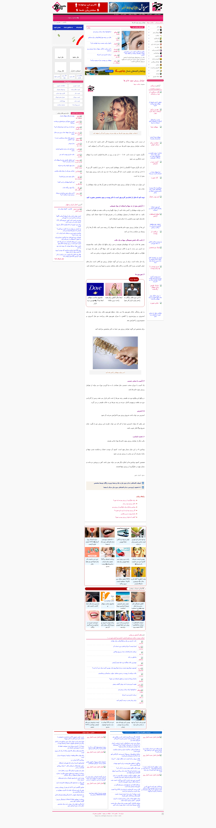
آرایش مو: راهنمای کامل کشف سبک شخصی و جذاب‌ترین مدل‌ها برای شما (155, 260)
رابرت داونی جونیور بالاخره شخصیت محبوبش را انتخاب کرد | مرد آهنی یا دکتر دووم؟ (70, 737)
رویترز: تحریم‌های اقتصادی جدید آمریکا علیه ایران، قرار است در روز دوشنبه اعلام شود (69, 242)
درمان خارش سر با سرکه (104, 54)
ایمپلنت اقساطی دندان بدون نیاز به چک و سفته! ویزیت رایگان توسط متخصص (117, 483)
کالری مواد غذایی (60, 93)
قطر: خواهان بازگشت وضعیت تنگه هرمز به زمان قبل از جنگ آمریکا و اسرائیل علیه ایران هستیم (126, 776)
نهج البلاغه (62, 101)
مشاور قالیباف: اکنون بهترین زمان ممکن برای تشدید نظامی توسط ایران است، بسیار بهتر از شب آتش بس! (125, 804)
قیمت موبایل (76, 97)
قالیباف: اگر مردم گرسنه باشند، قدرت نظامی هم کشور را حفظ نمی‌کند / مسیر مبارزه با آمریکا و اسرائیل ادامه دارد (126, 738)
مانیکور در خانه (132, 657)
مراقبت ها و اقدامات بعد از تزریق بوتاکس (124, 651)
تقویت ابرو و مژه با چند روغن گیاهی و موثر (124, 684)
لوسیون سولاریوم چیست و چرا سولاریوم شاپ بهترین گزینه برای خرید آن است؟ (114, 668)
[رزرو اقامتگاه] (115, 71)
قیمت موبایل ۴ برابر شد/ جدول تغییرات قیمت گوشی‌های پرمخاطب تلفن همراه (127, 794)
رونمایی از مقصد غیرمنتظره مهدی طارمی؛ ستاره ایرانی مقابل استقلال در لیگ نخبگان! (70, 774)
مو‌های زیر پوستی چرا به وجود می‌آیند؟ (100, 60)
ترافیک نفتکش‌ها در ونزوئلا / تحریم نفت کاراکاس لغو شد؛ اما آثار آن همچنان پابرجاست (125, 755)
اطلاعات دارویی (61, 85)
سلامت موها (150, 22)
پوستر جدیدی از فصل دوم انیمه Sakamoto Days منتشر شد (97, 793)
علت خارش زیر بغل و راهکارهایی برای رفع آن (123, 641)
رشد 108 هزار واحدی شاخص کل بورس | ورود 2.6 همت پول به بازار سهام (68, 251)
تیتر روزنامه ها (76, 104)
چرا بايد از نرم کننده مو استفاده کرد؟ (64, 127)
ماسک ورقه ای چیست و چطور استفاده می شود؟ (122, 679)
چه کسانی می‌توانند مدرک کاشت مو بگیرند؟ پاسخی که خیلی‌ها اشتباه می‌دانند (69, 229)
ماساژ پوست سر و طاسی (128, 514)
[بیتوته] (59, 11)
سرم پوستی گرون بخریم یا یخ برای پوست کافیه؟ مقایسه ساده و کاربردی (155, 279)
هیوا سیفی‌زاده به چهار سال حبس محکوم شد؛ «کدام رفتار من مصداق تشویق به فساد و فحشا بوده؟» (69, 742)
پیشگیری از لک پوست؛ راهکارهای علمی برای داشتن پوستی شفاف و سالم (155, 190)
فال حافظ (76, 57)
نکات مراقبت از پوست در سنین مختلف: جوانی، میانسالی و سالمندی (117, 673)
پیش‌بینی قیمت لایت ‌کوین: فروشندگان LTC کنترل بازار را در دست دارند (69, 221)
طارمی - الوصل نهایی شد (65, 209)
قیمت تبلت (77, 101)
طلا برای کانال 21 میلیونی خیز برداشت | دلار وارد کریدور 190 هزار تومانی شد (68, 255)
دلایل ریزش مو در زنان (129, 503)
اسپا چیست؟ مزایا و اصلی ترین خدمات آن (124, 646)
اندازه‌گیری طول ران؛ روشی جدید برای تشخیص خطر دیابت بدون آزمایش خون (71, 804)
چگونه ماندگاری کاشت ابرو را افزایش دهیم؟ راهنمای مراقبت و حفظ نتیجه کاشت (134, 53)
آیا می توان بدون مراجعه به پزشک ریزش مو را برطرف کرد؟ (65, 193)
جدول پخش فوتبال (60, 97)
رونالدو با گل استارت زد (77, 760)
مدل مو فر (71, 143)
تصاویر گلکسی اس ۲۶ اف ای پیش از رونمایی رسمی (69, 787)
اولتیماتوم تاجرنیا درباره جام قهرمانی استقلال (71, 763)
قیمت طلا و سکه (75, 89)
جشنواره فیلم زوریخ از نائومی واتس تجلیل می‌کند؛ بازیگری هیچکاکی (96, 762)
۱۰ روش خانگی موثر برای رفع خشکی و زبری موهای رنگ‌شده (155, 297)
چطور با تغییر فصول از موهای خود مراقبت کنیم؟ (155, 103)
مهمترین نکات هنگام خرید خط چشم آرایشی (124, 662)
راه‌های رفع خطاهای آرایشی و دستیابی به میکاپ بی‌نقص (155, 226)
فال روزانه (60, 71)
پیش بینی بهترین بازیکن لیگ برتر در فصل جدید (71, 770)
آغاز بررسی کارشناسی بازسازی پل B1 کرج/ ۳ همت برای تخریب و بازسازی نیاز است (125, 790)
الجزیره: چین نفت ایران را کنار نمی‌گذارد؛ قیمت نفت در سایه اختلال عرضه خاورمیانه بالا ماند (125, 781)
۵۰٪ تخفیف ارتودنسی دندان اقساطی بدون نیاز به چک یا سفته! (122, 487)
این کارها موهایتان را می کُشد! (66, 182)
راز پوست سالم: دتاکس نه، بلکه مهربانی (155, 242)
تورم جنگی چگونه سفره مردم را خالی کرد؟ (128, 768)
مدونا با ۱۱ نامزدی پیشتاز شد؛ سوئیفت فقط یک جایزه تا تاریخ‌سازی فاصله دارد (71, 747)
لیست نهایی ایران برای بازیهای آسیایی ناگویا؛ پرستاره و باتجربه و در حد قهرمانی (68, 217)
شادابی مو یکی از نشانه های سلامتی (64, 171)
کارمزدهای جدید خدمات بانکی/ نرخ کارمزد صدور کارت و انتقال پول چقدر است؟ (152, 750)
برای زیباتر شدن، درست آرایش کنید (126, 700)
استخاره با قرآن (76, 71)
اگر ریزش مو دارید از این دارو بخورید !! (124, 510)
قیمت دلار (77, 93)
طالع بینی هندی (79, 76)
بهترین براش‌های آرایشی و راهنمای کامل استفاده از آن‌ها (155, 121)
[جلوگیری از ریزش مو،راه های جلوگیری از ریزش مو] (115, 353)
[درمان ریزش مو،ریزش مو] (115, 113)
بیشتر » (88, 27)
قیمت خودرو (76, 85)
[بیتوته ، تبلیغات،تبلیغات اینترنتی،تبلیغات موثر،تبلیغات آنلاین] (87, 7)
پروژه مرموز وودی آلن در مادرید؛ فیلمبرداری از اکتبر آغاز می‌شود (97, 747)
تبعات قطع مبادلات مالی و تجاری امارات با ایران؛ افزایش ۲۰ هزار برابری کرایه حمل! (126, 799)
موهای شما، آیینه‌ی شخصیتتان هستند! (155, 137)
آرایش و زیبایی (159, 22)
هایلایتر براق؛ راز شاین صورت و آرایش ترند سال (155, 314)
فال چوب (71, 76)
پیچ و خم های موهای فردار (67, 116)
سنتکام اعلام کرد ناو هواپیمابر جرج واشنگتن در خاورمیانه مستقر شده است (127, 785)
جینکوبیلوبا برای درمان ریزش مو (102, 31)
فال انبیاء (60, 57)
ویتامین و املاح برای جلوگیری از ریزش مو (123, 507)
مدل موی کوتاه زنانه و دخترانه (66, 165)
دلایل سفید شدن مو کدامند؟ (66, 176)
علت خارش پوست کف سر (66, 154)
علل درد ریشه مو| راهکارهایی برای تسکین (99, 37)
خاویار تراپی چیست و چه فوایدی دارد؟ (100, 43)
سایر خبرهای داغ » (59, 258)
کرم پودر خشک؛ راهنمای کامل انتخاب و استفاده (155, 208)
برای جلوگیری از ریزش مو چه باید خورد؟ (124, 500)
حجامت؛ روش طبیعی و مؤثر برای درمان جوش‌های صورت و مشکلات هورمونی (155, 155)
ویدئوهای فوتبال (61, 89)
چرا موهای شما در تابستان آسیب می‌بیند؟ (155, 172)
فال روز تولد (64, 76)
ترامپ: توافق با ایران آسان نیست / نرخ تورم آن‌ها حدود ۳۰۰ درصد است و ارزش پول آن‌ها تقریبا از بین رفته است (151, 769)
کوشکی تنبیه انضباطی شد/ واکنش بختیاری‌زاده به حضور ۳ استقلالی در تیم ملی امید (68, 238)
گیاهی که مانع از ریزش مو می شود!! (125, 517)
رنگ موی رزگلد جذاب (68, 187)
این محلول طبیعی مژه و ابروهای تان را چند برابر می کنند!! (64, 160)
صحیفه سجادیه (61, 104)
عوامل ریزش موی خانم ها (134, 80)
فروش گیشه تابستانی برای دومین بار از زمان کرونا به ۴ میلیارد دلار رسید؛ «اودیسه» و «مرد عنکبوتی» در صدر (95, 778)
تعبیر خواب (57, 76)
